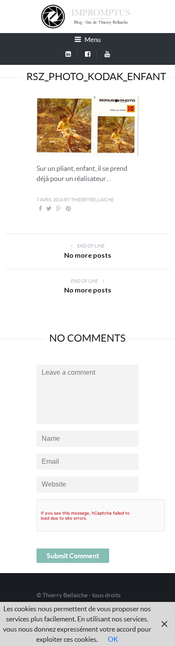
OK (113, 639)
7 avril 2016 (50, 199)
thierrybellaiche (92, 199)
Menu (92, 39)
